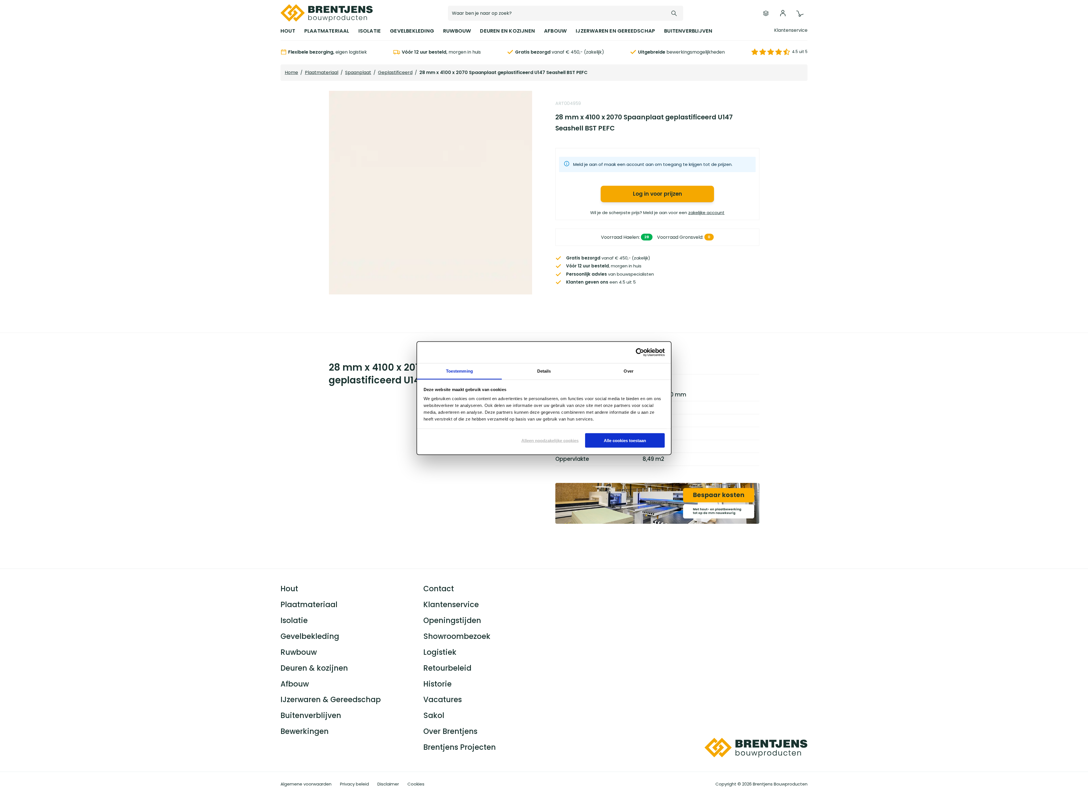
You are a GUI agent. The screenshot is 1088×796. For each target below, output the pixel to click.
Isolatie (294, 620)
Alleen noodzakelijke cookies (550, 440)
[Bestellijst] (766, 13)
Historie (437, 684)
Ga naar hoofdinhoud (36, 17)
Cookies (415, 784)
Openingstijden (452, 620)
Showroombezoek (456, 636)
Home (291, 72)
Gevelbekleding (309, 636)
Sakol (433, 715)
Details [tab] (544, 370)
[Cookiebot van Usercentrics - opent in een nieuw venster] (640, 352)
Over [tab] (628, 370)
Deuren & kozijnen (314, 668)
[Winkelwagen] (800, 14)
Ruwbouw (298, 652)
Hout (289, 589)
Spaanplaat (358, 72)
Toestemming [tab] (459, 370)
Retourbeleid (447, 668)
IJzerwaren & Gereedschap (330, 699)
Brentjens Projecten (459, 747)
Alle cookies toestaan (625, 440)
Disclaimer (388, 784)
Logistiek (439, 652)
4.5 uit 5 (800, 51)
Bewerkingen (304, 731)
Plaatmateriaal (321, 72)
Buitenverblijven (310, 715)
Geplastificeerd (395, 72)
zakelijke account (706, 213)
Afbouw (294, 684)
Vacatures (442, 699)
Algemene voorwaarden (306, 784)
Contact (438, 589)
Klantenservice (791, 30)
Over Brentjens (450, 731)
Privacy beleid (354, 784)
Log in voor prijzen (657, 193)
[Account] (782, 13)
